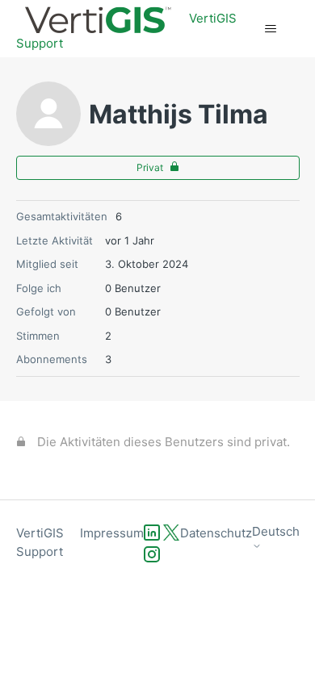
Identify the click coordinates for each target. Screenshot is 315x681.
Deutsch (276, 531)
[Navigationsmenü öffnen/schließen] (271, 29)
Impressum (112, 533)
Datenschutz (216, 533)
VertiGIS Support (40, 542)
